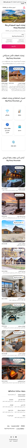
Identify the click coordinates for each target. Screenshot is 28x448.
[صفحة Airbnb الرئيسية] (24, 7)
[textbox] (19, 42)
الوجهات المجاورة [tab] (21, 394)
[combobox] (13, 36)
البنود (10, 441)
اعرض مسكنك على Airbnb (9, 7)
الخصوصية (15, 441)
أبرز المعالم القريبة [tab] (12, 394)
